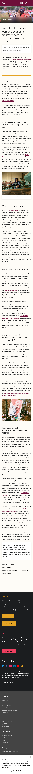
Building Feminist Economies (9, 754)
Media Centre (5, 726)
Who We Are (5, 700)
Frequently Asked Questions (9, 710)
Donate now (8, 651)
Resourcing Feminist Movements (10, 751)
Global (9, 567)
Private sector (24, 570)
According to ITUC (11, 290)
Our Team (4, 703)
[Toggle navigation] (29, 3)
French (14, 50)
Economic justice (12, 570)
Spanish (19, 50)
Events (3, 740)
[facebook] (7, 665)
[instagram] (10, 665)
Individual (7, 616)
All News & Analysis (7, 721)
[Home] (4, 3)
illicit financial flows (12, 318)
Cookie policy (6, 767)
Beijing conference (8, 100)
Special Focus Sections (8, 724)
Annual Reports (6, 707)
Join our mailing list (10, 682)
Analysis (11, 564)
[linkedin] (14, 665)
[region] (16, 764)
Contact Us (5, 712)
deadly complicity (15, 523)
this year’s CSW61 (10, 545)
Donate (3, 737)
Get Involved (5, 742)
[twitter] (3, 665)
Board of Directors (6, 705)
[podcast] (22, 665)
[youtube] (18, 665)
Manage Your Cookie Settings (16, 771)
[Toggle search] (25, 3)
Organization (8, 623)
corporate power (13, 210)
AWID (9, 573)
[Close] (31, 757)
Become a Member (7, 735)
